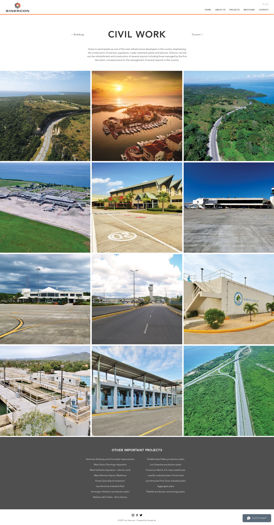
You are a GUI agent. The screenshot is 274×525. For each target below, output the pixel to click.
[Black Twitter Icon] (141, 515)
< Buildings (77, 34)
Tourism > (197, 34)
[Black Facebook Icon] (137, 515)
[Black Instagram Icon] (133, 515)
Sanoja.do (151, 520)
